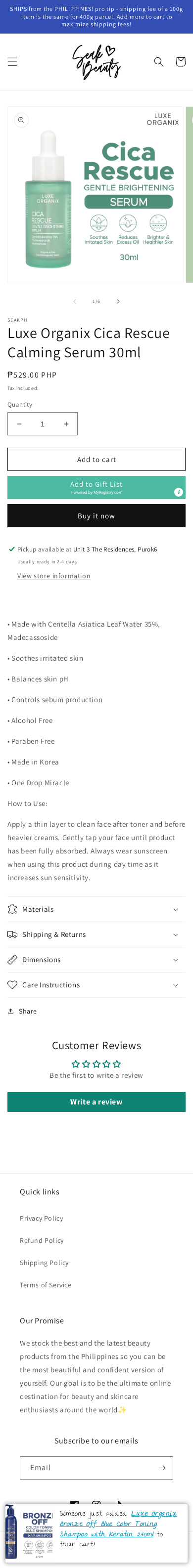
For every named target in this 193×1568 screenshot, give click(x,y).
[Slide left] (75, 301)
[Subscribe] (162, 1468)
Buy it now (96, 515)
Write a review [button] (96, 1102)
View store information (54, 575)
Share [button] (28, 1011)
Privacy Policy (41, 1218)
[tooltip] (178, 492)
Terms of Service (46, 1284)
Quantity (19, 404)
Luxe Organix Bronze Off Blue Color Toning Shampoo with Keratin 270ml (118, 1524)
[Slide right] (118, 301)
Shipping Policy (44, 1262)
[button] (12, 62)
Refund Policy (42, 1240)
